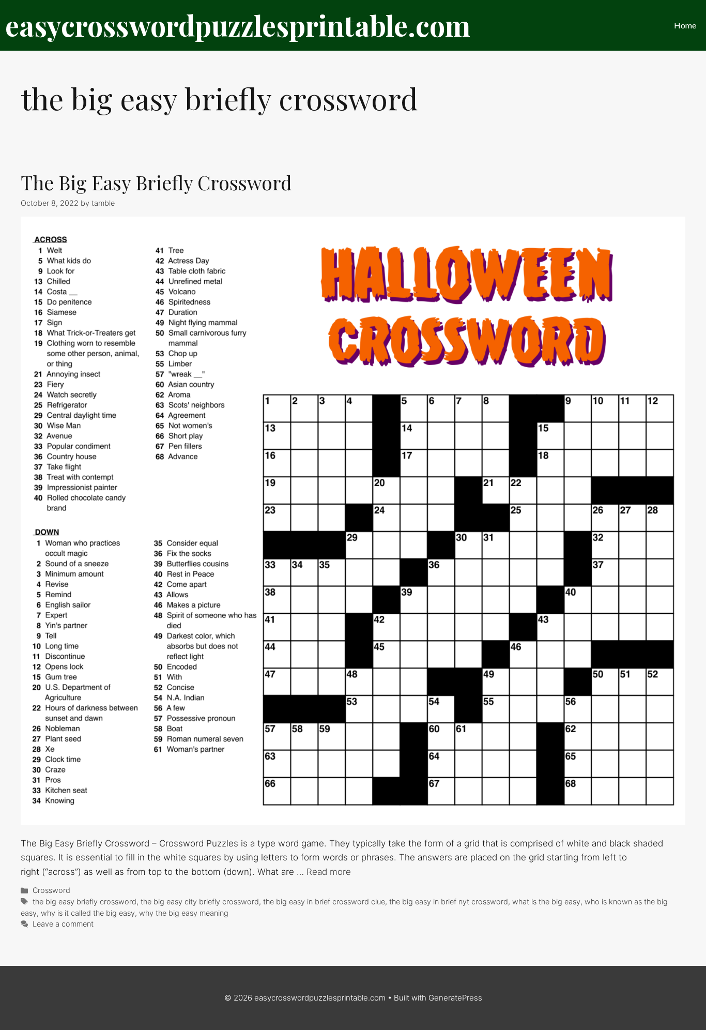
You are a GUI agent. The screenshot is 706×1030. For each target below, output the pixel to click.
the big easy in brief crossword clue (324, 901)
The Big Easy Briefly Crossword (156, 182)
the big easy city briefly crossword (200, 901)
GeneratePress (455, 998)
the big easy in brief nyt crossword (448, 901)
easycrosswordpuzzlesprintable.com (237, 25)
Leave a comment (63, 923)
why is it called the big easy (88, 912)
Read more (328, 872)
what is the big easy (546, 901)
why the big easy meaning (183, 912)
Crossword (51, 890)
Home (685, 25)
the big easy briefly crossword (84, 901)
